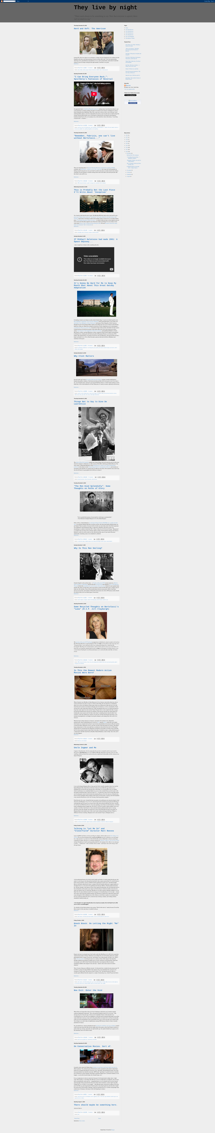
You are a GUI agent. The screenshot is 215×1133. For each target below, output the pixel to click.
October (128, 172)
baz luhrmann (80, 347)
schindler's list (81, 128)
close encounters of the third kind (97, 127)
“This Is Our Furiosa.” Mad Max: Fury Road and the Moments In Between (132, 50)
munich (113, 127)
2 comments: (90, 597)
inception (90, 232)
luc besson (77, 983)
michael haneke (87, 983)
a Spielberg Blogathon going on (91, 109)
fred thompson (87, 1096)
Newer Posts (76, 1118)
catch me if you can (81, 127)
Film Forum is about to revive (91, 169)
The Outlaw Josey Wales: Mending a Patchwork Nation (133, 45)
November (129, 170)
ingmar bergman (90, 821)
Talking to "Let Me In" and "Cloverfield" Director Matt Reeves (94, 830)
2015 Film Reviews (129, 29)
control (84, 69)
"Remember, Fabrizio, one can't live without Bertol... (134, 161)
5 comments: (90, 1112)
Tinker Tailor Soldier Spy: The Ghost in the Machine (133, 61)
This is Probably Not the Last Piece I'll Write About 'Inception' (94, 191)
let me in (95, 916)
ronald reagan (113, 1096)
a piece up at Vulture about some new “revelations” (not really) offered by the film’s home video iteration (96, 217)
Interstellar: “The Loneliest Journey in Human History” (133, 78)
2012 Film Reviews (129, 33)
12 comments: (90, 477)
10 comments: (90, 345)
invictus (115, 393)
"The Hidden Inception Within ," (86, 220)
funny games (89, 981)
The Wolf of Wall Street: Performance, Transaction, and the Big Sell (133, 58)
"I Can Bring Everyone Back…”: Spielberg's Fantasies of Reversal (93, 78)
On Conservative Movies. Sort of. (93, 1046)
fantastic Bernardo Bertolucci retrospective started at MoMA (101, 167)
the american (94, 69)
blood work (92, 393)
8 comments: (90, 180)
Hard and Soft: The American (90, 29)
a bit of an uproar (80, 959)
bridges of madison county (98, 393)
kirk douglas (98, 541)
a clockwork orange (81, 541)
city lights (85, 599)
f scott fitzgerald (90, 347)
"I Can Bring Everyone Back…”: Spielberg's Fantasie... (133, 157)
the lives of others (81, 1098)
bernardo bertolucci (83, 183)
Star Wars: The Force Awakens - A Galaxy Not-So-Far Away (132, 65)
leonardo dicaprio (95, 232)
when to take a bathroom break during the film (90, 223)
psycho (99, 983)
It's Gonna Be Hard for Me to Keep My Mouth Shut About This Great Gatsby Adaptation (95, 285)
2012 (127, 147)
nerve (106, 662)
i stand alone (89, 1039)
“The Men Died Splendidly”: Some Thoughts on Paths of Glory (92, 487)
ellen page (86, 232)
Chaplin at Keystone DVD (99, 583)
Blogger (112, 1129)
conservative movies (81, 1096)
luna (98, 662)
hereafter (111, 393)
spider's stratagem (90, 183)
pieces (105, 722)
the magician (110, 821)
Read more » (76, 63)
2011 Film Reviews (129, 34)
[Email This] (98, 68)
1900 (78, 183)
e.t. (103, 127)
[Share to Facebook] (102, 68)
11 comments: (90, 67)
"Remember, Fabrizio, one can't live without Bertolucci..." (94, 137)
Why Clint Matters (84, 356)
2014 (127, 143)
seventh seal (103, 821)
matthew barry (101, 662)
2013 (127, 145)
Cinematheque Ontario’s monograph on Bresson (99, 467)
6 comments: (90, 125)
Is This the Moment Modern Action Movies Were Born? (93, 671)
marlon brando (99, 599)
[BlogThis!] (99, 68)
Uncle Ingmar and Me (85, 748)
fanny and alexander (82, 821)
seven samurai (84, 740)
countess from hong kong (91, 599)
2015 (127, 141)
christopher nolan (81, 232)
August (128, 176)
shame (107, 821)
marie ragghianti (94, 1096)
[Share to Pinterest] (104, 68)
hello (78, 1114)
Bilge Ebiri (128, 85)
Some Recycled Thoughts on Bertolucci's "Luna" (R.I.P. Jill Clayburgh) (96, 608)
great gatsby (96, 347)
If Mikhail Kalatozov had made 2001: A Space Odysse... (133, 167)
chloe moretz (80, 916)
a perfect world (80, 393)
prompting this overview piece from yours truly (94, 586)
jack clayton (101, 347)
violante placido (105, 69)
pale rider (83, 394)
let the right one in (101, 916)
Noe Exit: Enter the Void (88, 990)
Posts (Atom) (82, 1120)
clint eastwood (106, 393)
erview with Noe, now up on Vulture (107, 1025)
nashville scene (105, 599)
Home (99, 1118)
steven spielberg (95, 128)
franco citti (89, 662)
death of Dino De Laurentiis (82, 462)
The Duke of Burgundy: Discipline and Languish (133, 54)
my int (97, 1025)
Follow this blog (133, 102)
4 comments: (90, 391)
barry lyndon (93, 541)
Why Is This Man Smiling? (88, 548)
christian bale (87, 127)
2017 (127, 137)
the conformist (96, 183)
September (129, 174)
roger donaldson (107, 1096)
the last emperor (103, 183)
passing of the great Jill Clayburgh (84, 642)
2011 (127, 149)
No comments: (90, 275)
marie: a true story (100, 1096)
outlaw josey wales (78, 394)
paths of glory (103, 541)
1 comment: (90, 230)
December (129, 153)
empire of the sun (108, 127)
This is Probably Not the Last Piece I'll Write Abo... (134, 164)
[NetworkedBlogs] (133, 100)
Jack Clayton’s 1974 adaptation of (89, 331)
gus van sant (94, 981)
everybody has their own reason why (82, 327)
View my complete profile (129, 89)
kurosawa (79, 740)
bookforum (85, 347)
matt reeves (107, 916)
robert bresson (94, 479)
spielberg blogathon (88, 128)
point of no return (94, 983)
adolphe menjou (88, 541)
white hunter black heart (94, 394)
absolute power (86, 393)
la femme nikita (105, 981)
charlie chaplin (80, 599)
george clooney (88, 69)
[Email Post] (95, 67)
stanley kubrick (109, 541)
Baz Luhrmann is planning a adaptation (86, 321)
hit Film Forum (99, 584)
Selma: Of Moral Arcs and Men (132, 68)
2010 (127, 151)
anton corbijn (80, 69)
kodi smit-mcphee (90, 916)
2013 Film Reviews (129, 31)
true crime (88, 394)
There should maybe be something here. (95, 1105)
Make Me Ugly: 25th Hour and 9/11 (133, 75)
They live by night (105, 7)
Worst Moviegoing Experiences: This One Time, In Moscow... (133, 72)
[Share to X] (101, 68)
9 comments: (90, 659)
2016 (127, 139)
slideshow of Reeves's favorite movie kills (109, 840)
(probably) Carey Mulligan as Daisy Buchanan (84, 323)
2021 (127, 135)
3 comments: (90, 914)
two (98, 722)
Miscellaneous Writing (130, 38)
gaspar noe (85, 1039)
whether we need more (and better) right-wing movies (105, 1067)
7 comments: (90, 1037)
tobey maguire (80, 349)
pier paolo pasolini (110, 662)
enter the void (80, 1039)
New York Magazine (130, 36)
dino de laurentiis (88, 479)
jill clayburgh (94, 662)
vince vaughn (103, 983)
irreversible (94, 1039)
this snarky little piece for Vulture (93, 379)
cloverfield (85, 916)
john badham (99, 981)
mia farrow (112, 347)
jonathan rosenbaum (96, 821)
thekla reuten (99, 69)
